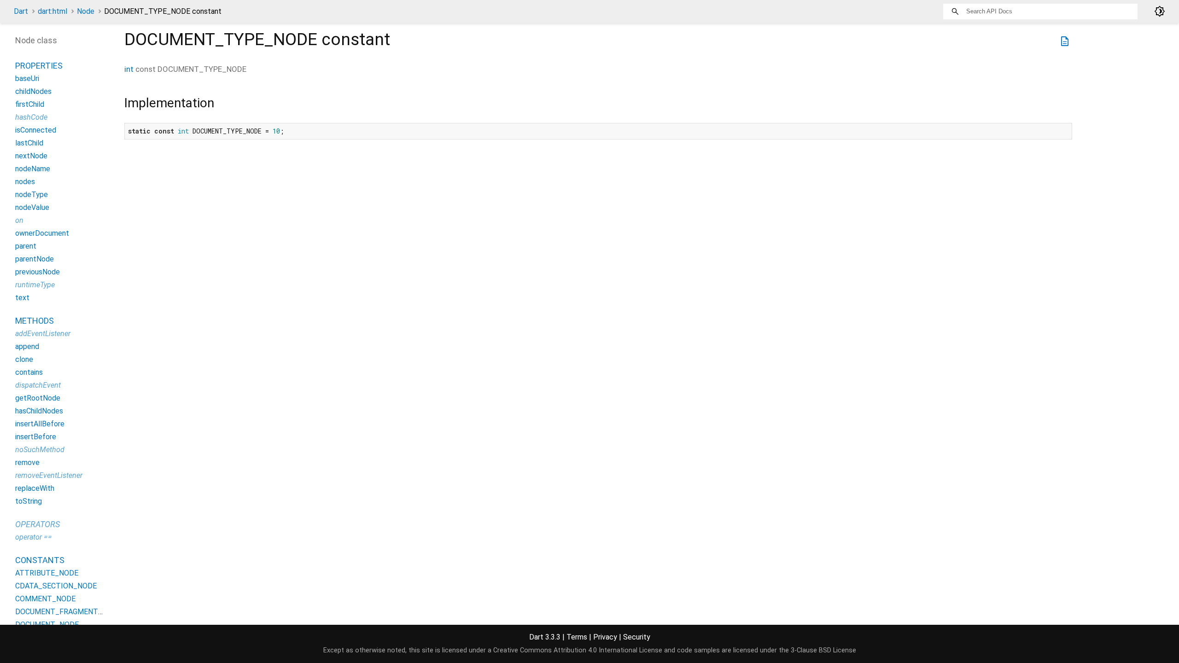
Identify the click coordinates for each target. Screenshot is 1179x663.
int (129, 69)
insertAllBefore (39, 423)
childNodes (33, 91)
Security (636, 637)
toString (28, 501)
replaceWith (34, 488)
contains (29, 372)
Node (85, 11)
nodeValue (32, 207)
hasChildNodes (39, 411)
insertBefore (35, 436)
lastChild (29, 143)
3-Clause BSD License (823, 650)
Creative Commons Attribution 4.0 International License (577, 650)
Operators (37, 524)
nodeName (32, 168)
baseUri (27, 78)
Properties (39, 65)
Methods (34, 321)
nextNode (31, 155)
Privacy (605, 637)
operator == (33, 537)
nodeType (31, 194)
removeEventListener (48, 475)
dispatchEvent (38, 385)
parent (25, 246)
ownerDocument (42, 233)
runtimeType (35, 284)
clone (24, 359)
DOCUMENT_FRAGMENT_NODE (68, 611)
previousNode (37, 272)
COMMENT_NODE (45, 598)
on (19, 220)
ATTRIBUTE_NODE (46, 573)
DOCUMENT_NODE (47, 624)
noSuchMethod (39, 449)
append (27, 346)
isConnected (35, 130)
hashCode (31, 117)
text (22, 297)
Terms (576, 637)
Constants (39, 560)
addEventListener (42, 333)
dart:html (52, 11)
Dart (21, 11)
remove (27, 462)
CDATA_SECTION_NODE (56, 586)
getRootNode (37, 398)
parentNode (34, 259)
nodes (25, 181)
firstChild (29, 104)
